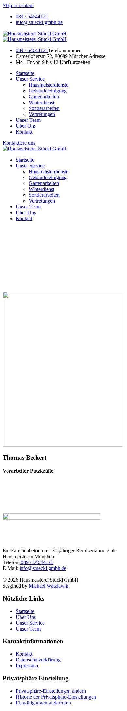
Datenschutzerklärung (38, 659)
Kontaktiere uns (19, 143)
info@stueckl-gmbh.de (39, 22)
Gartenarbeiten (44, 96)
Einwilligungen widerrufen (43, 702)
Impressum (27, 665)
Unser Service (30, 79)
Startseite (25, 73)
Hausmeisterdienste (48, 85)
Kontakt (24, 132)
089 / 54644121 (32, 16)
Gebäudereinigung (48, 90)
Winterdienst (41, 102)
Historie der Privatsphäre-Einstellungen (56, 697)
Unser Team (28, 120)
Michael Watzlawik (48, 586)
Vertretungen (42, 114)
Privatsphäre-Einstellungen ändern (51, 691)
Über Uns (26, 126)
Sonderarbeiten (44, 108)
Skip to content (18, 5)
